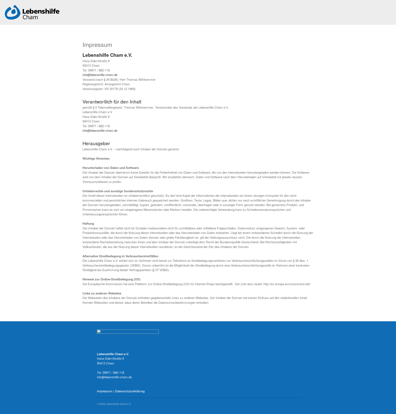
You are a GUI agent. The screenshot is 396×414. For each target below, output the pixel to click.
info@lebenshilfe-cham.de (99, 74)
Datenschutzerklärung (130, 391)
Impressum (104, 391)
